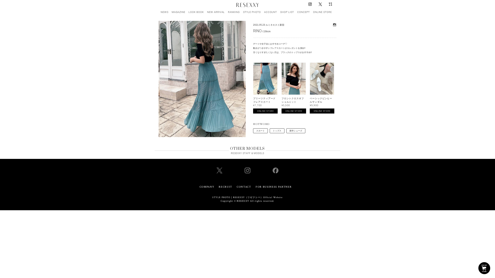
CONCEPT (303, 12)
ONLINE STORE (322, 12)
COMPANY (207, 187)
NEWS (164, 12)
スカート (260, 131)
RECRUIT (225, 187)
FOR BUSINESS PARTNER (274, 187)
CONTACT (244, 187)
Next (241, 76)
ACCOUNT (270, 12)
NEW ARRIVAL (216, 12)
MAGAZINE (178, 12)
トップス (277, 131)
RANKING (234, 12)
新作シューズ (295, 131)
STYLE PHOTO (252, 12)
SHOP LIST (287, 12)
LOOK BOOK (196, 12)
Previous (163, 76)
